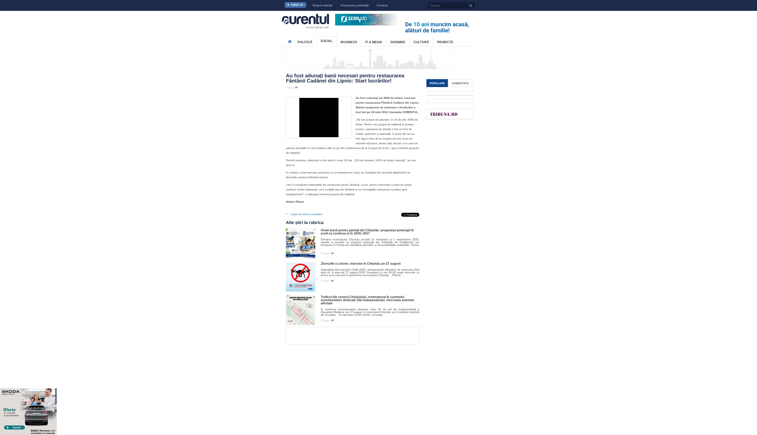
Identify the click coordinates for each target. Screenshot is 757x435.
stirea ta (297, 5)
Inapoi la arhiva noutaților (306, 214)
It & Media (373, 42)
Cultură (421, 42)
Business (349, 42)
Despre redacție (323, 5)
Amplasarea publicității (355, 5)
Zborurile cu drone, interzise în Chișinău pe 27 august (361, 263)
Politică (305, 42)
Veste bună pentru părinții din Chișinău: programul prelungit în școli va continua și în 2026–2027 (367, 232)
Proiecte (445, 42)
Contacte (382, 5)
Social (327, 41)
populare (437, 83)
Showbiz (397, 42)
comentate (460, 83)
